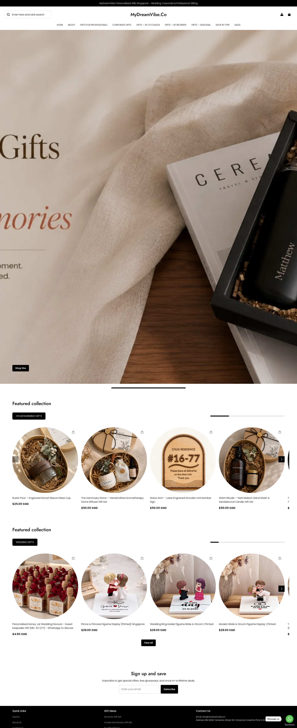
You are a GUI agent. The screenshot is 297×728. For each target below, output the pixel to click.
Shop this (20, 368)
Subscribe (169, 689)
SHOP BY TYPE (223, 24)
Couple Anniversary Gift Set (118, 722)
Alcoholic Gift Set (112, 716)
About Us (16, 722)
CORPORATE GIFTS (121, 24)
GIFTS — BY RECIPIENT (175, 24)
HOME (60, 24)
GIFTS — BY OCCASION (148, 24)
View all (148, 642)
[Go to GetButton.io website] (290, 725)
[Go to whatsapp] (289, 719)
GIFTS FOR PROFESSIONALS (93, 24)
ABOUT (71, 24)
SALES (237, 24)
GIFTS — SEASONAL (201, 24)
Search (16, 716)
